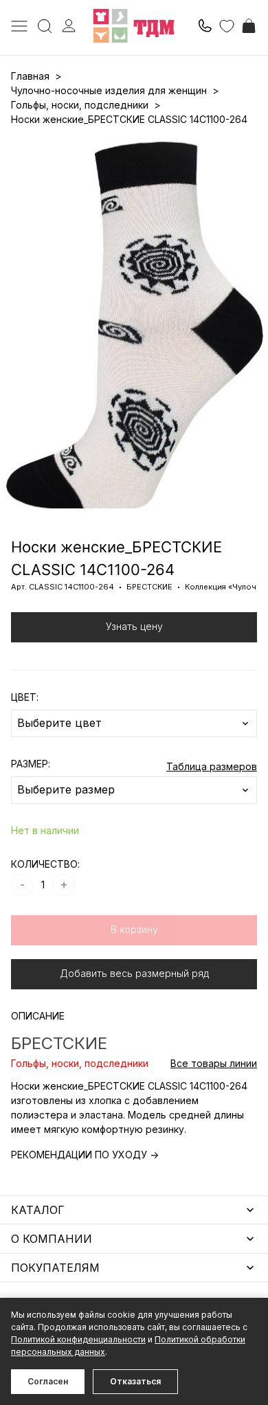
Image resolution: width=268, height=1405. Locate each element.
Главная (30, 76)
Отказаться (135, 1381)
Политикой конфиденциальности (78, 1339)
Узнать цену (134, 626)
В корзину (134, 929)
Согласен (47, 1381)
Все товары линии (213, 1063)
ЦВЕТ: (24, 697)
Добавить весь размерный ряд (134, 973)
